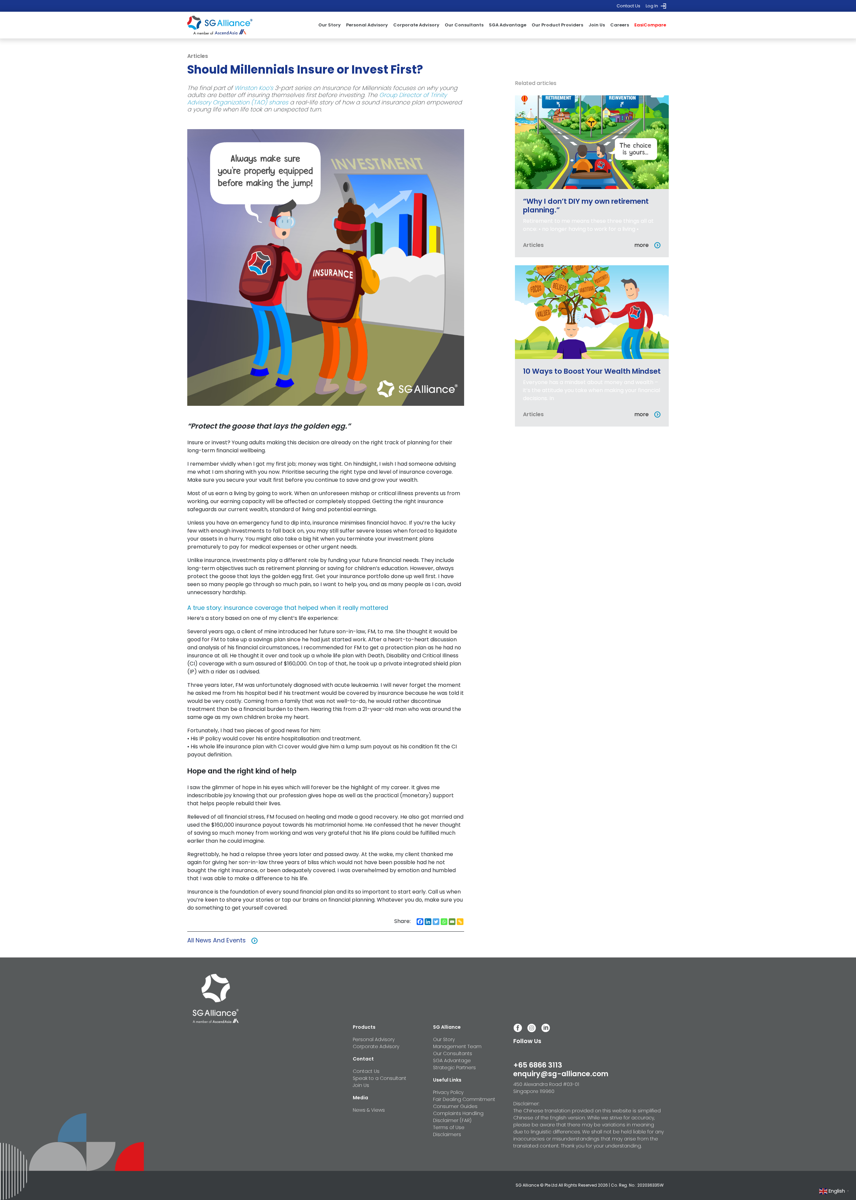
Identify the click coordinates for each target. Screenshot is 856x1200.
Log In (652, 6)
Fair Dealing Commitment (464, 1099)
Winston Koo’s (253, 88)
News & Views (369, 1110)
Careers (619, 25)
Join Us (596, 25)
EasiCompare (650, 25)
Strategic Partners (454, 1067)
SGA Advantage (507, 25)
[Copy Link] (460, 921)
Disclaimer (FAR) (452, 1120)
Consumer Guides (455, 1106)
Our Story (329, 25)
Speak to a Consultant (379, 1078)
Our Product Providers (557, 25)
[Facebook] (420, 921)
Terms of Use (448, 1127)
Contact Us (628, 6)
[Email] (452, 921)
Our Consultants (464, 25)
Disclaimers (447, 1134)
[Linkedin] (428, 921)
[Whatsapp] (444, 921)
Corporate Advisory (416, 25)
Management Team (457, 1046)
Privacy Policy (448, 1092)
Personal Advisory (367, 25)
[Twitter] (436, 921)
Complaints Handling (458, 1113)
